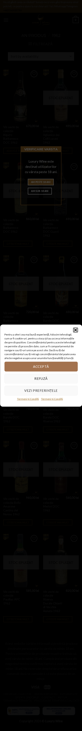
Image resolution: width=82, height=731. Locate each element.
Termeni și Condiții (28, 398)
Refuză (41, 378)
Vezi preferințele (41, 390)
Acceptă (41, 366)
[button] (75, 330)
